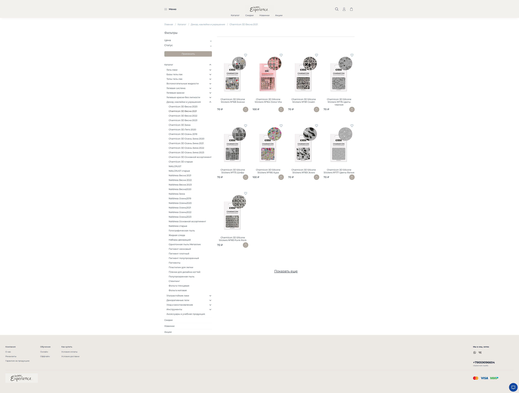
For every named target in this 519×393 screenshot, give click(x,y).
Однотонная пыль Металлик (185, 244)
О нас (8, 352)
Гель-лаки (172, 70)
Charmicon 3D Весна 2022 (183, 115)
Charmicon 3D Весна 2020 (183, 106)
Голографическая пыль (182, 230)
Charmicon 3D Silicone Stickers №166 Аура (268, 171)
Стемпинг (174, 281)
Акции (278, 15)
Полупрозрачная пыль (181, 276)
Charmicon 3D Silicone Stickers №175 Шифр (233, 171)
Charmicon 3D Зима (179, 125)
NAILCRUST (175, 166)
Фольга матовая (178, 290)
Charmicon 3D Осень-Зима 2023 (186, 152)
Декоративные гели (178, 300)
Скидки (249, 15)
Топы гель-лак (174, 79)
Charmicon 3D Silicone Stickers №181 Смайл (304, 100)
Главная (168, 24)
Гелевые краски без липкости (183, 97)
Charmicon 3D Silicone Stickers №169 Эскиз (304, 171)
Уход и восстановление (180, 305)
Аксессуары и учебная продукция (186, 314)
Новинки (264, 15)
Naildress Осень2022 (180, 212)
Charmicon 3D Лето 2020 (182, 129)
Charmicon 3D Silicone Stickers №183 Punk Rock (233, 239)
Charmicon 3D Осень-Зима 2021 (186, 143)
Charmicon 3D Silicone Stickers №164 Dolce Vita (268, 100)
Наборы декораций (180, 240)
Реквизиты (10, 356)
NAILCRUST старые (179, 171)
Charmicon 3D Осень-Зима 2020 (186, 138)
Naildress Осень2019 (180, 198)
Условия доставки (70, 356)
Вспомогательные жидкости (183, 83)
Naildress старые (178, 226)
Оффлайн (45, 356)
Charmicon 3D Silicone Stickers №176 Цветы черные (339, 102)
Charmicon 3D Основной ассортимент (190, 157)
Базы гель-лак (174, 74)
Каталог (235, 15)
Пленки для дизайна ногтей (184, 272)
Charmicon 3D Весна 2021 (183, 111)
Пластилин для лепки (181, 267)
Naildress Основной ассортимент (187, 221)
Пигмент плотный (179, 253)
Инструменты (174, 309)
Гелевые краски (175, 92)
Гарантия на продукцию (17, 361)
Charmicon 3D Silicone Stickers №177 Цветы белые (339, 171)
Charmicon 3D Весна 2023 (183, 120)
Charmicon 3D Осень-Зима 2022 (186, 148)
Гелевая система (176, 88)
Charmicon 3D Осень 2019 (183, 134)
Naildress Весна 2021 (180, 175)
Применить (188, 54)
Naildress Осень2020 (180, 203)
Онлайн (44, 352)
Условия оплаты (69, 352)
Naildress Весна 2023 (180, 184)
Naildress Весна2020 (180, 189)
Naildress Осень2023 (180, 217)
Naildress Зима (177, 194)
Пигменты (174, 263)
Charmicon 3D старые (181, 161)
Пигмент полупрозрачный (184, 258)
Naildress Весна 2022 (180, 180)
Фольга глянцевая (179, 285)
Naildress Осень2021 (180, 207)
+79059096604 (484, 362)
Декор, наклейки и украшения (208, 24)
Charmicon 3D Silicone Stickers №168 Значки (233, 100)
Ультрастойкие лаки (178, 295)
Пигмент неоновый (180, 249)
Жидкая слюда (177, 235)
